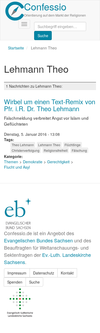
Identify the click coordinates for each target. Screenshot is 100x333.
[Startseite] (14, 11)
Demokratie (32, 161)
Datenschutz (43, 273)
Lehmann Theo (49, 144)
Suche (34, 282)
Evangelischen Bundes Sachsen (38, 240)
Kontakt (67, 273)
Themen (11, 161)
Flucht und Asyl (17, 167)
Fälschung (79, 150)
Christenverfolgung (25, 150)
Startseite (16, 48)
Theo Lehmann (23, 144)
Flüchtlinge (73, 144)
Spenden (14, 282)
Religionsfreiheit (55, 150)
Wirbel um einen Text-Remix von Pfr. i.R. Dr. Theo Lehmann (49, 105)
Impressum (16, 273)
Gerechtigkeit (58, 161)
